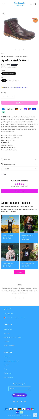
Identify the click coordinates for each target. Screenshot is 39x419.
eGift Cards (7, 333)
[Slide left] (16, 50)
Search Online (8, 329)
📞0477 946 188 (8, 314)
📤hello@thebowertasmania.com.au (14, 318)
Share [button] (5, 174)
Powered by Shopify (26, 415)
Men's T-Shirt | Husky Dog (27, 263)
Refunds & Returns (9, 345)
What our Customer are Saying (12, 337)
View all (19, 272)
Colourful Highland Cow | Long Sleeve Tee (27, 236)
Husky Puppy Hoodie (8, 235)
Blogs (5, 369)
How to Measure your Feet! (18, 87)
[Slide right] (23, 50)
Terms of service (8, 377)
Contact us (7, 357)
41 (17, 81)
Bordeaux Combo (9, 74)
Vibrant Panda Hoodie (8, 263)
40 (11, 81)
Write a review (19, 191)
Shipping (6, 67)
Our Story (6, 365)
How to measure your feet (11, 361)
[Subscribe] (29, 389)
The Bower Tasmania (16, 415)
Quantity (3, 92)
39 (5, 81)
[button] (4, 4)
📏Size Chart (5, 87)
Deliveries (6, 341)
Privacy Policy (8, 373)
